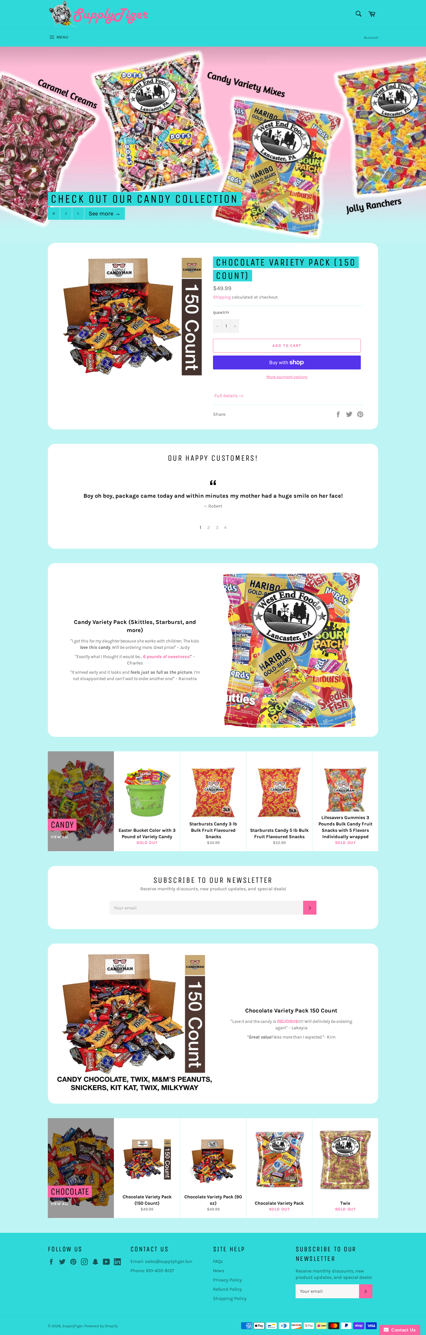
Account (371, 37)
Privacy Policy (227, 1280)
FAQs (218, 1261)
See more (105, 213)
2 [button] (208, 527)
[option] (213, 144)
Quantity (221, 313)
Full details (226, 395)
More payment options (286, 376)
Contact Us (402, 1329)
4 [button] (225, 527)
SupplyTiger (72, 1326)
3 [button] (217, 527)
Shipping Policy (230, 1298)
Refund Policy (227, 1289)
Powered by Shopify (101, 1326)
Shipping (222, 297)
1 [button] (200, 527)
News (218, 1270)
